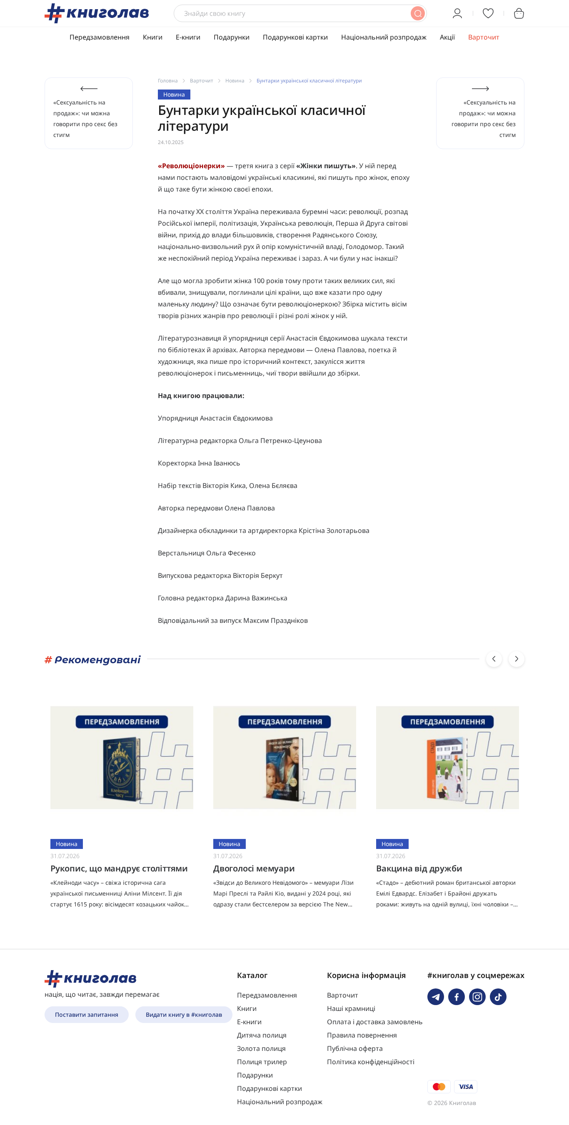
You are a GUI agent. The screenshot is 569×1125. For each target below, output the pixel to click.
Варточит (483, 37)
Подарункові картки (295, 37)
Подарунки (232, 37)
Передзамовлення (100, 37)
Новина (235, 80)
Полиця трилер (262, 1061)
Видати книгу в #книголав (184, 1014)
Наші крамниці (351, 1008)
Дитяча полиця (262, 1035)
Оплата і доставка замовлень (375, 1021)
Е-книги (188, 37)
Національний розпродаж (384, 37)
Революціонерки (191, 165)
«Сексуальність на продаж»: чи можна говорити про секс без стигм (85, 118)
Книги (152, 37)
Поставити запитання (86, 1014)
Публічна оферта (355, 1048)
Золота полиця (261, 1048)
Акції (447, 37)
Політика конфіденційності (370, 1061)
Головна (168, 80)
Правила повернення (362, 1035)
